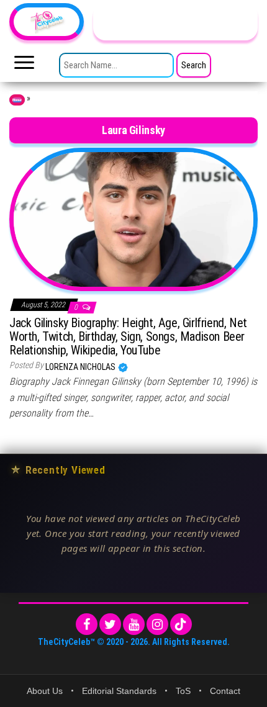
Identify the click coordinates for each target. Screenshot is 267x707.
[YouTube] (134, 624)
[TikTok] (181, 624)
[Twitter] (110, 624)
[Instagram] (157, 624)
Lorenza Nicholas (81, 367)
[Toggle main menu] (24, 66)
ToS (183, 691)
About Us (45, 691)
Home (17, 99)
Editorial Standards (119, 691)
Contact (225, 691)
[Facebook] (86, 624)
